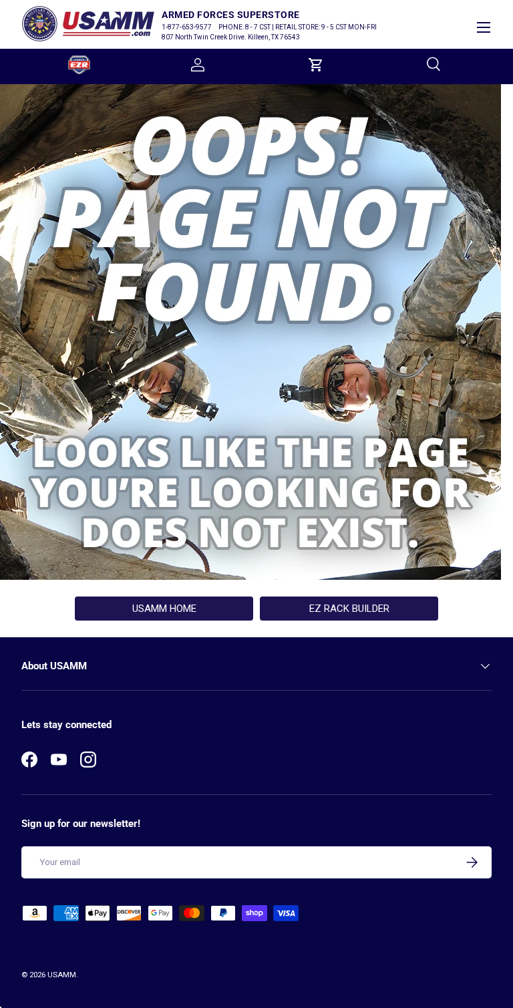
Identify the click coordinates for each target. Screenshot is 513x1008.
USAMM (61, 975)
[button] (316, 64)
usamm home (164, 609)
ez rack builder (349, 609)
